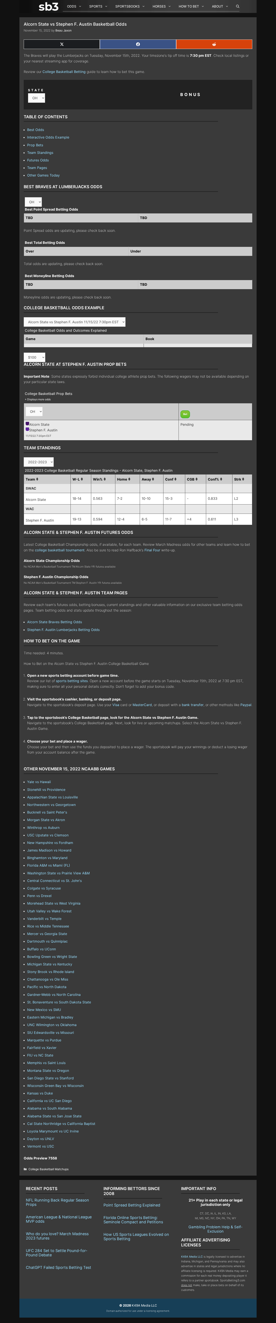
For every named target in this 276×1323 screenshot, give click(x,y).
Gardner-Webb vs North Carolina (54, 994)
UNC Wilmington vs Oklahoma (52, 1025)
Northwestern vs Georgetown (51, 805)
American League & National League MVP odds (59, 1219)
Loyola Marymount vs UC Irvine (53, 1131)
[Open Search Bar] (235, 6)
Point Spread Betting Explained (132, 1205)
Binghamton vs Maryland (47, 858)
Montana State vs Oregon (48, 1070)
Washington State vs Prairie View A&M (58, 873)
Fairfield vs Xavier (41, 1047)
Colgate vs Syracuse (44, 888)
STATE (36, 90)
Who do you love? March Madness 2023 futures (57, 1236)
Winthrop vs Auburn (43, 827)
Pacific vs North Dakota (46, 987)
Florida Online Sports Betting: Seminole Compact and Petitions (133, 1219)
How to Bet (189, 6)
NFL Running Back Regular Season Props (57, 1202)
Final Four (152, 550)
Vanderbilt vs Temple (44, 918)
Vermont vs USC (40, 1146)
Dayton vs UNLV (40, 1139)
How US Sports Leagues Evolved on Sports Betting (136, 1236)
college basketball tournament (60, 550)
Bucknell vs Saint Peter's (47, 812)
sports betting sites (72, 681)
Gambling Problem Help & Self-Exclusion (215, 1229)
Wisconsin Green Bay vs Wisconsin (55, 1085)
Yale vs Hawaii (39, 782)
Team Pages (37, 168)
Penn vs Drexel (39, 896)
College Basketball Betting (64, 71)
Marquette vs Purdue (44, 1040)
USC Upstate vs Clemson (48, 835)
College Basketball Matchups (48, 1169)
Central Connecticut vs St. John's (54, 880)
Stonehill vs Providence (46, 789)
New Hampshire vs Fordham (50, 842)
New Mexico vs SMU (44, 1010)
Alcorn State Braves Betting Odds (54, 622)
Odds (71, 6)
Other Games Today (43, 175)
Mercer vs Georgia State (47, 934)
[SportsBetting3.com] (49, 6)
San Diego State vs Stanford (50, 1078)
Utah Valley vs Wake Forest (49, 911)
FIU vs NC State (40, 1055)
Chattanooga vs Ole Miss (47, 979)
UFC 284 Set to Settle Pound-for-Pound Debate (56, 1252)
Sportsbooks (127, 6)
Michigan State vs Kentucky (49, 964)
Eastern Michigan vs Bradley (50, 1017)
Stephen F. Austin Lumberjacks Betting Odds (63, 630)
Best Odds (35, 130)
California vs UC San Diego (49, 1101)
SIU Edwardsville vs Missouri (50, 1032)
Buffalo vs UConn (41, 949)
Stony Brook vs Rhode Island (50, 972)
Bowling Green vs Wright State (52, 956)
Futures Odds (38, 160)
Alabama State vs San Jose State (54, 1116)
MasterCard (142, 705)
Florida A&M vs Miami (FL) (48, 865)
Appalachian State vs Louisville (52, 797)
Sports (95, 6)
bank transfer (193, 705)
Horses (159, 6)
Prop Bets (35, 145)
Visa (115, 705)
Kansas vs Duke (40, 1093)
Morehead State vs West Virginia (53, 903)
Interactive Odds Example (48, 137)
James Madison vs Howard (49, 850)
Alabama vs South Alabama (49, 1108)
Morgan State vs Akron (46, 820)
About (217, 6)
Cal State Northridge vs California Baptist (61, 1123)
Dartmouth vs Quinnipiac (47, 941)
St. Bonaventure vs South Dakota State (59, 1002)
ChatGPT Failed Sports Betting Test (58, 1267)
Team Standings (40, 152)
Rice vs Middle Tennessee (48, 926)
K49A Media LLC (192, 1256)
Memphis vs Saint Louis (46, 1063)
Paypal (245, 705)
